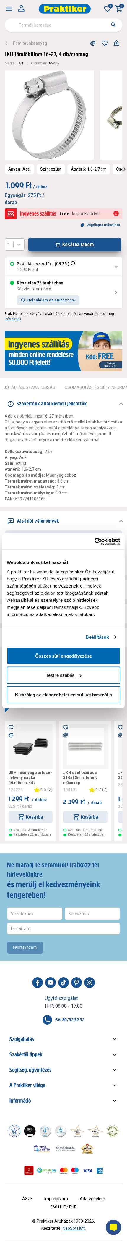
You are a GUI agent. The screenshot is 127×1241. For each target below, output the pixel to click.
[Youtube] (50, 982)
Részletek (13, 319)
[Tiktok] (63, 982)
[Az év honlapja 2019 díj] (60, 1131)
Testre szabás (60, 675)
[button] (72, 267)
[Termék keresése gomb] (113, 25)
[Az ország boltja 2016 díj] (77, 1131)
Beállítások (97, 637)
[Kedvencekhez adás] (104, 43)
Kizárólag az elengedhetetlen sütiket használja (63, 694)
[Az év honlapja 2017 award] (95, 1131)
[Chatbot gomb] (113, 1227)
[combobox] (63, 25)
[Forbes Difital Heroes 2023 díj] (30, 1131)
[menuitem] (9, 9)
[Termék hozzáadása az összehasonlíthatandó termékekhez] (93, 43)
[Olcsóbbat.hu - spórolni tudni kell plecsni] (66, 1148)
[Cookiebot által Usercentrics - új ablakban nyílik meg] (94, 541)
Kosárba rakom (78, 244)
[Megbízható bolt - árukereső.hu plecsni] (112, 1131)
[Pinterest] (76, 982)
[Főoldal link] (65, 9)
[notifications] (116, 43)
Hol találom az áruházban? (51, 300)
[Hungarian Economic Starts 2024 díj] (14, 1131)
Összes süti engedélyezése (63, 655)
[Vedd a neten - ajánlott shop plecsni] (42, 1148)
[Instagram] (89, 982)
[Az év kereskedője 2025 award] (87, 1148)
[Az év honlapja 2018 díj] (45, 1131)
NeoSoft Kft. (74, 1228)
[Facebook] (37, 982)
